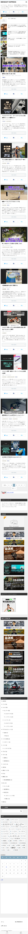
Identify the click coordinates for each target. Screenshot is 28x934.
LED (8, 819)
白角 (3, 847)
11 (6, 866)
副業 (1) (5, 757)
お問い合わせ (4, 925)
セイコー (19, 829)
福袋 (8, 847)
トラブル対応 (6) (6, 738)
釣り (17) (5, 783)
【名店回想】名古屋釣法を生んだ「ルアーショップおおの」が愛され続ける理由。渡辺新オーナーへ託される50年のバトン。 (16, 53)
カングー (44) (7, 710)
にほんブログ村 (10, 492)
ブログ (12, 18)
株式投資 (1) (6, 760)
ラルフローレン (6, 838)
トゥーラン (9, 121)
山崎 (10, 840)
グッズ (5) (5, 704)
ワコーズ (24, 838)
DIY (3, 819)
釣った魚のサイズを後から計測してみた (12, 243)
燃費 (13, 845)
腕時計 (4, 77)
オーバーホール (14, 822)
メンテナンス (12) (9, 716)
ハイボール (22, 831)
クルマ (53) (5, 707)
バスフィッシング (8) (9, 795)
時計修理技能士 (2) (8, 779)
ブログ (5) (5, 751)
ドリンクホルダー (14, 831)
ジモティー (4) (7, 742)
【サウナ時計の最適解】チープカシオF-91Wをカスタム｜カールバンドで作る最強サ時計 (17, 26)
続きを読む (14, 89)
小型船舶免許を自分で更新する (10, 285)
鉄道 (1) (4, 801)
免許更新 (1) (6, 789)
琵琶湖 (18, 845)
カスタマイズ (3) (9, 723)
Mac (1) (7, 735)
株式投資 (4, 845)
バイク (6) (5, 745)
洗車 (9, 845)
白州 (24, 845)
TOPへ (21, 933)
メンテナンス (14, 836)
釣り (8, 163)
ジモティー (5, 829)
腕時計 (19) (5, 776)
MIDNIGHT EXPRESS (8, 2)
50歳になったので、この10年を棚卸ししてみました (17, 39)
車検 (24, 847)
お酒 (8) (4, 701)
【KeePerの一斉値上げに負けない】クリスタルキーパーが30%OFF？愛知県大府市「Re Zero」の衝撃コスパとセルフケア (13, 661)
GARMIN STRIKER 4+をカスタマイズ (11, 457)
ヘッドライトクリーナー (21, 833)
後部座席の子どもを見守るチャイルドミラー (13, 415)
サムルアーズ (24, 826)
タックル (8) (6, 786)
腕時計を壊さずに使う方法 (8, 73)
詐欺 (19, 847)
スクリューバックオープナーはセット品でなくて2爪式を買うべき (16, 46)
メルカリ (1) (5, 764)
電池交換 (16, 850)
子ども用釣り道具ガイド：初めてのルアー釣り (13, 159)
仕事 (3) (4, 767)
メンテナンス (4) (9, 726)
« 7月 (2, 879)
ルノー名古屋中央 (16, 838)
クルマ (4, 121)
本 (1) (4, 773)
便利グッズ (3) (6, 770)
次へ (13, 488)
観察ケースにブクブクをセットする (11, 201)
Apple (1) (6, 732)
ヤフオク (24, 836)
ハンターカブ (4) (7, 748)
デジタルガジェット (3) (8, 729)
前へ (5, 485)
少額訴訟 (5, 840)
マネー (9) (5, 754)
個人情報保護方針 (19, 921)
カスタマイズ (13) (9, 713)
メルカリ (4, 333)
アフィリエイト (15, 819)
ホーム (2, 921)
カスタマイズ (5, 418)
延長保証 (15, 840)
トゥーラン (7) (7, 720)
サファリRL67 (15, 826)
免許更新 (4, 289)
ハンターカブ (5, 833)
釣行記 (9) (6, 792)
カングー (20, 824)
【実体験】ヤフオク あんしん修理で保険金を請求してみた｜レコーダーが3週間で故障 (17, 33)
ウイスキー (5, 822)
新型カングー (22, 840)
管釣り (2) (7, 798)
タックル (4, 163)
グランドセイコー (6, 826)
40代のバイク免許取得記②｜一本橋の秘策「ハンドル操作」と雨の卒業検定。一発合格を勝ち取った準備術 (14, 691)
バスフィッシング (6, 247)
